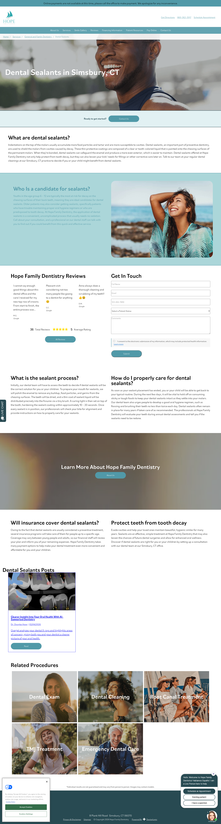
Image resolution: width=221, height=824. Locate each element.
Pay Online (152, 30)
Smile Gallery (80, 30)
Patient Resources (134, 30)
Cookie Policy (10, 802)
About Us (54, 30)
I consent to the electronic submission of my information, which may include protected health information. (162, 341)
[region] (26, 800)
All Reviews (60, 339)
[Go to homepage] (78, 17)
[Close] (47, 782)
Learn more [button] (118, 344)
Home (6, 36)
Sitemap (87, 819)
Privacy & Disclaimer (72, 819)
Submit (126, 353)
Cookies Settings (26, 814)
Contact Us (166, 30)
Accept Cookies (26, 807)
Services (67, 30)
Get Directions (168, 17)
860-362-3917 (184, 17)
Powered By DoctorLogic (144, 819)
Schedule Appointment (204, 17)
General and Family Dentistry (38, 36)
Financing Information (112, 30)
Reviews (94, 30)
